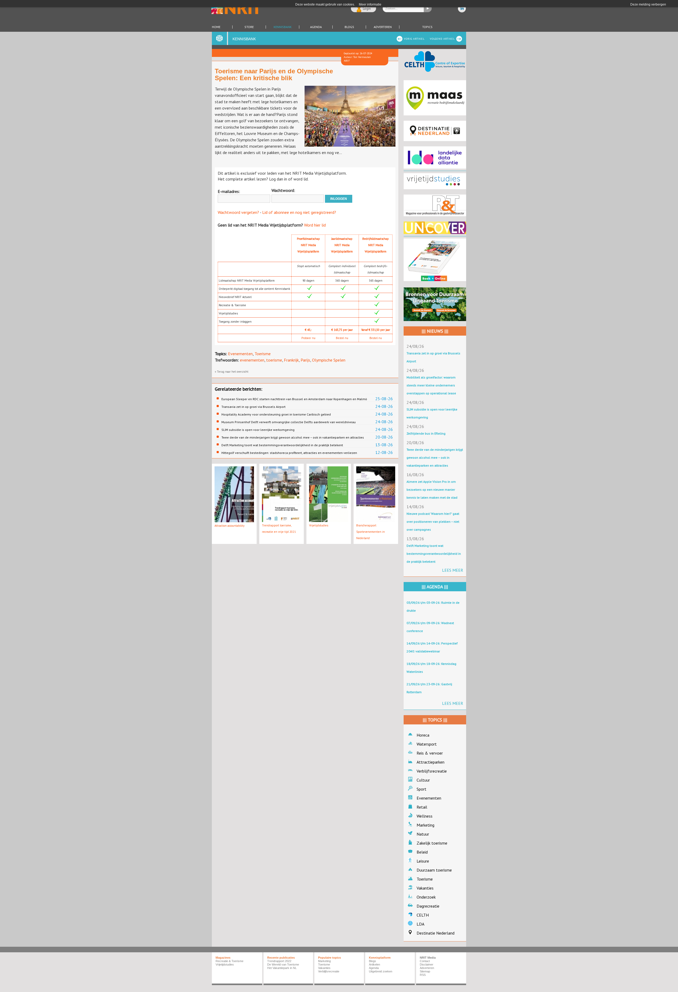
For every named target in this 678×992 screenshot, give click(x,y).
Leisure (423, 861)
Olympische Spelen (328, 360)
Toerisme (263, 353)
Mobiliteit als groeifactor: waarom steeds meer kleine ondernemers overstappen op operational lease (431, 385)
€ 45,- (308, 330)
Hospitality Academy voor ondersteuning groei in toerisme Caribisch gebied (276, 414)
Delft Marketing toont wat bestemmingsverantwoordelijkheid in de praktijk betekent (282, 445)
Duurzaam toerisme (434, 870)
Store (249, 27)
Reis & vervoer (430, 753)
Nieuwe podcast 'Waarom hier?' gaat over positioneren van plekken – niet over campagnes (433, 521)
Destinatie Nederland (435, 933)
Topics (427, 27)
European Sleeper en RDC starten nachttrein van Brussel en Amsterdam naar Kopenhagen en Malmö (294, 399)
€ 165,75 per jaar (342, 330)
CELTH (423, 915)
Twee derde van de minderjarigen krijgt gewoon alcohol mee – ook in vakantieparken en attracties (292, 437)
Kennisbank (283, 27)
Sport (421, 789)
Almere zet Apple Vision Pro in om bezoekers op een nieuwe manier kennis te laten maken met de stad (432, 489)
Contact (425, 961)
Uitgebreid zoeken (380, 971)
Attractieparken (430, 762)
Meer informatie (370, 4)
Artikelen (374, 964)
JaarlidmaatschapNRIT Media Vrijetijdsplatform (342, 245)
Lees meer (452, 570)
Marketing (425, 825)
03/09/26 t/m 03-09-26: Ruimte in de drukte (433, 606)
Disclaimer (426, 964)
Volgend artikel (442, 38)
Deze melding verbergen (648, 4)
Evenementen (240, 353)
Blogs (349, 27)
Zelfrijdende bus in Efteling (426, 433)
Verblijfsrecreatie (432, 771)
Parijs (305, 360)
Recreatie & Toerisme (229, 961)
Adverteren (383, 27)
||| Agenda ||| (435, 587)
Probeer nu (308, 338)
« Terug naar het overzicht (231, 371)
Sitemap (425, 971)
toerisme (274, 360)
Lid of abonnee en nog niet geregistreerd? (299, 212)
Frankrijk (291, 360)
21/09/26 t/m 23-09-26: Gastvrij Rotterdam (429, 688)
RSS (423, 974)
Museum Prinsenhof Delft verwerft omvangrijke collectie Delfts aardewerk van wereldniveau (288, 422)
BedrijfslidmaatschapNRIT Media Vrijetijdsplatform (375, 245)
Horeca (423, 735)
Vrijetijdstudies (318, 525)
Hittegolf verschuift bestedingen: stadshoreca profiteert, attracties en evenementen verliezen (289, 453)
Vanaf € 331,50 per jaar (375, 330)
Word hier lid (315, 225)
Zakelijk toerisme (432, 843)
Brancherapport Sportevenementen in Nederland (370, 532)
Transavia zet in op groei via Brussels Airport (253, 407)
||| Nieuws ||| (435, 331)
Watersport (427, 744)
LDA (420, 924)
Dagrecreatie (428, 906)
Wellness (424, 816)
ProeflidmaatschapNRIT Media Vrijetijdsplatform (308, 245)
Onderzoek (426, 897)
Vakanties (425, 888)
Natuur (423, 834)
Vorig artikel (414, 38)
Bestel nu (342, 338)
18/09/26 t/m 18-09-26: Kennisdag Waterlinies (431, 668)
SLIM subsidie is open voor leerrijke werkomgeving (258, 430)
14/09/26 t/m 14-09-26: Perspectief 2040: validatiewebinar (432, 647)
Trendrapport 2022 (279, 961)
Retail (422, 807)
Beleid (422, 852)
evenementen (252, 360)
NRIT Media (428, 957)
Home (216, 27)
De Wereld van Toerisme (283, 964)
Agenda (316, 27)
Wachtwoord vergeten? (238, 212)
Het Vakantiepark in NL (282, 968)
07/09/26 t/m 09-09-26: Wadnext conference (430, 627)
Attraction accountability (229, 525)
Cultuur (423, 780)
